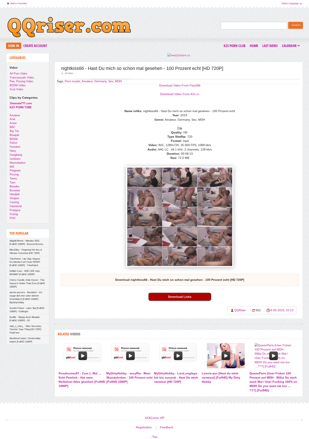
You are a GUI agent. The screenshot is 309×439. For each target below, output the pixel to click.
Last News (270, 45)
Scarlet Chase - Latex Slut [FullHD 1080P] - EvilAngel (26, 310)
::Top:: (155, 436)
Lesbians (15, 158)
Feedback (166, 427)
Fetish (13, 142)
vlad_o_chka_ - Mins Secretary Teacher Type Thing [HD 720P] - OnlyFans (25, 329)
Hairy (13, 150)
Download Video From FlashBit (179, 85)
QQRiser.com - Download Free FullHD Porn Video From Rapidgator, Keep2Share (69, 28)
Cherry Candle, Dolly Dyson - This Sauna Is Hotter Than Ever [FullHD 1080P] (27, 283)
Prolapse (15, 210)
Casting (14, 202)
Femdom (15, 146)
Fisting (14, 214)
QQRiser (240, 310)
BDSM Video (17, 85)
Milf (12, 166)
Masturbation (17, 162)
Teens (13, 178)
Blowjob (14, 135)
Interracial (16, 206)
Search (296, 25)
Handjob (15, 194)
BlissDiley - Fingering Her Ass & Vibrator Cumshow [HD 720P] (25, 251)
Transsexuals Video (22, 77)
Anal (12, 119)
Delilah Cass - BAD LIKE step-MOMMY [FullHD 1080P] (24, 273)
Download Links (179, 296)
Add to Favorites (17, 4)
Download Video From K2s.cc (179, 94)
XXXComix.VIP (154, 417)
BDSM (14, 139)
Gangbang (16, 154)
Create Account (35, 45)
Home (254, 45)
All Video (69, 73)
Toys (13, 182)
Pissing (14, 174)
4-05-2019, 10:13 (281, 310)
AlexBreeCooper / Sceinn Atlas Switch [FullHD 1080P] (25, 340)
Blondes (15, 186)
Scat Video (16, 89)
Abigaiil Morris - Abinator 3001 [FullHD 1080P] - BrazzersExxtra (26, 242)
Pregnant (15, 170)
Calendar (290, 46)
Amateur (15, 115)
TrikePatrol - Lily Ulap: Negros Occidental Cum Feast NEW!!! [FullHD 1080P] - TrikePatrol (24, 262)
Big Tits (14, 131)
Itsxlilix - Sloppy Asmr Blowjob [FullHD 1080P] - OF (24, 319)
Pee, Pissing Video (21, 81)
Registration (144, 427)
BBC (12, 127)
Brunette (15, 190)
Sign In (13, 45)
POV (13, 218)
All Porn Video (18, 73)
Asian (13, 123)
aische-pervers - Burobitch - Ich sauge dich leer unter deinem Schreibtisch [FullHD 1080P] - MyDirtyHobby (25, 297)
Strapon (14, 198)
